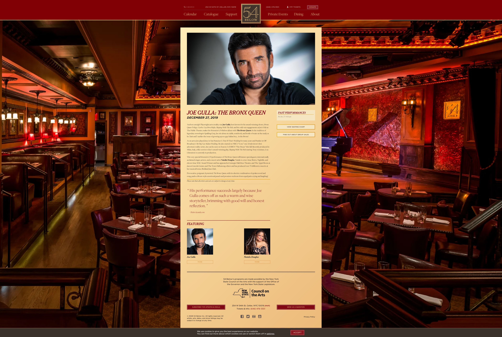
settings (270, 334)
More (200, 262)
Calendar (190, 14)
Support (231, 14)
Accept (297, 333)
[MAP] (267, 306)
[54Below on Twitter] (248, 317)
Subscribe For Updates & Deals (206, 307)
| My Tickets (294, 7)
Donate (312, 7)
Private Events (278, 14)
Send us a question (296, 307)
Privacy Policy (309, 317)
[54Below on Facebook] (242, 317)
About (315, 14)
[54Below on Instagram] (253, 317)
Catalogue (211, 14)
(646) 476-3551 (272, 7)
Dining (298, 14)
